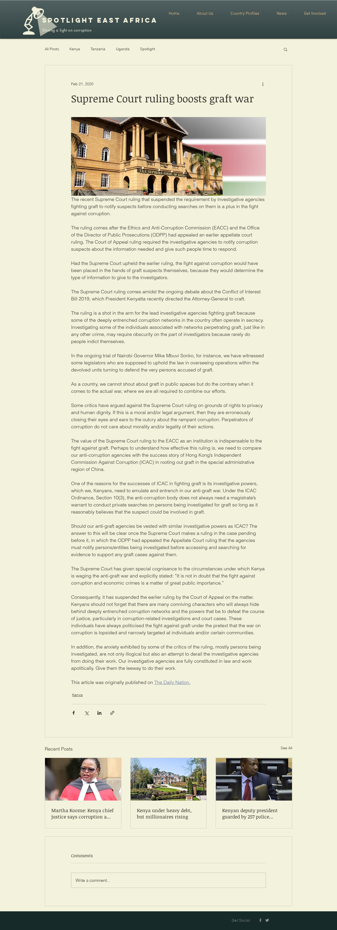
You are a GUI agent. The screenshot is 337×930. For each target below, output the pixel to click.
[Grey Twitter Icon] (267, 920)
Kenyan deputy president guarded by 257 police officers (250, 813)
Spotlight (147, 49)
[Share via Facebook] (73, 712)
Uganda (123, 49)
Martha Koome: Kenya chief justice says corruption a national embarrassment (82, 813)
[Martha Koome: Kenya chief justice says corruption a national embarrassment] (83, 779)
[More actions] (263, 84)
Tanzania (98, 49)
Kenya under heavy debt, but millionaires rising (164, 813)
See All (286, 748)
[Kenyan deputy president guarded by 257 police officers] (254, 779)
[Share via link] (112, 712)
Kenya (75, 49)
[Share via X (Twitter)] (86, 712)
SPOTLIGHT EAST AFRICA (100, 20)
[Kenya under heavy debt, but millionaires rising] (169, 779)
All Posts (52, 49)
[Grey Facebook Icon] (260, 920)
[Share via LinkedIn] (99, 712)
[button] (285, 49)
